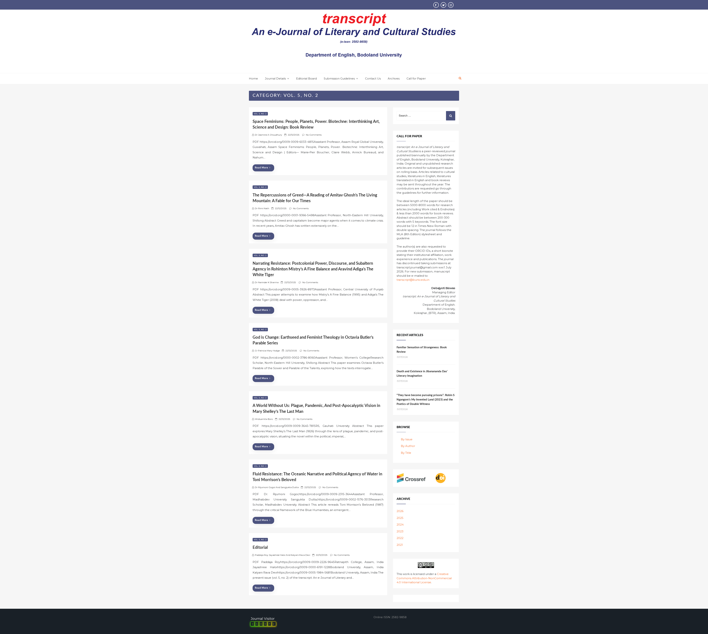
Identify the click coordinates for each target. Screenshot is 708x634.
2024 (400, 524)
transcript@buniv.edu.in (413, 279)
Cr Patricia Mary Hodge (267, 350)
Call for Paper (416, 78)
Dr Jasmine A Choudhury (268, 134)
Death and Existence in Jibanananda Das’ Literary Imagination (422, 373)
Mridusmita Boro (264, 419)
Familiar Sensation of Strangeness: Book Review (422, 349)
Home (253, 78)
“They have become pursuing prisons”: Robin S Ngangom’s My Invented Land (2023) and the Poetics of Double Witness (425, 399)
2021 (400, 545)
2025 (400, 518)
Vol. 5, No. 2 (260, 114)
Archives (394, 78)
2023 (400, 531)
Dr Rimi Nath (262, 208)
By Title (406, 453)
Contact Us (373, 78)
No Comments (314, 134)
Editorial (260, 547)
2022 (400, 538)
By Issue (406, 439)
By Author (408, 446)
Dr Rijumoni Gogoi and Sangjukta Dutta (277, 487)
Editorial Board (306, 78)
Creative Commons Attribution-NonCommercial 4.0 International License (424, 578)
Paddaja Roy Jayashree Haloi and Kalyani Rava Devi (282, 555)
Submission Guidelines (339, 78)
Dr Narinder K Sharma (267, 282)
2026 (400, 511)
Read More (261, 168)
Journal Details (275, 78)
